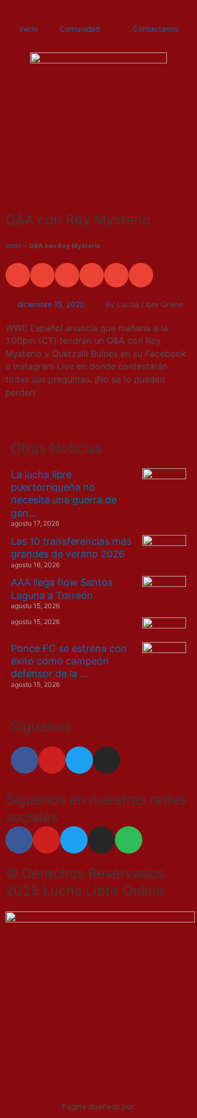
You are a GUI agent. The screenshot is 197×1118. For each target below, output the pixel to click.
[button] (17, 275)
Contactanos (155, 29)
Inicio (28, 29)
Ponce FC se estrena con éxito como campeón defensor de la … (69, 661)
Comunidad (80, 29)
